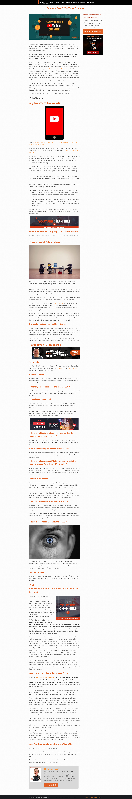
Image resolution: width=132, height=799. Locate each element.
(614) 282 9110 (86, 797)
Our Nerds (82, 2)
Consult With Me (51, 785)
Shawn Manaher (51, 769)
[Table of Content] (46, 98)
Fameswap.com (73, 368)
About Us (56, 2)
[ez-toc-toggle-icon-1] (45, 98)
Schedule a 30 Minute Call (92, 31)
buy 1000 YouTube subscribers (45, 678)
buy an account (58, 303)
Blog (88, 2)
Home (51, 2)
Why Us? (62, 2)
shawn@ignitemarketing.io (96, 797)
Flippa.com (62, 368)
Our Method (76, 2)
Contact (92, 2)
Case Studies (68, 2)
